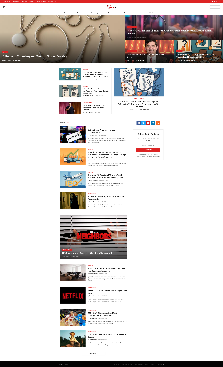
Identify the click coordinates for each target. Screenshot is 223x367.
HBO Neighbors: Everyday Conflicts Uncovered (87, 253)
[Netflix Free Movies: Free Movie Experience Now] (73, 295)
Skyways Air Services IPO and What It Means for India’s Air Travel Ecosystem (105, 176)
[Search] (219, 1)
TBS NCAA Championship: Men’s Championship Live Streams (102, 314)
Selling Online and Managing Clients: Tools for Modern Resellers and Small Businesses (95, 74)
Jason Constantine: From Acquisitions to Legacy (146, 55)
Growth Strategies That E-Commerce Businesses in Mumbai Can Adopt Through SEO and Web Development (107, 154)
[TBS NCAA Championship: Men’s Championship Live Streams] (73, 317)
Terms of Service (41, 1)
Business (111, 13)
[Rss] (158, 123)
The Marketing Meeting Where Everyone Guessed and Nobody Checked (195, 55)
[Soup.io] (111, 7)
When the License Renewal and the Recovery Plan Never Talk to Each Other (96, 91)
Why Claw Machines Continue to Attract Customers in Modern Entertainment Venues (169, 32)
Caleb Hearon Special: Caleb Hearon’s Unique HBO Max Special (94, 107)
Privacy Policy (52, 1)
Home (66, 13)
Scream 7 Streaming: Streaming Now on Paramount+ (106, 197)
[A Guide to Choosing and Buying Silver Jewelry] (62, 39)
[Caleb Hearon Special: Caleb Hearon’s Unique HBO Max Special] (70, 108)
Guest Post (24, 1)
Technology (95, 13)
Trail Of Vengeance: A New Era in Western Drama (107, 335)
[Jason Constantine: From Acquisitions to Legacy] (149, 51)
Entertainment (129, 13)
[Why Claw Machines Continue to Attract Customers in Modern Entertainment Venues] (174, 27)
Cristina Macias (6, 60)
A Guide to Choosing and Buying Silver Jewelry (34, 56)
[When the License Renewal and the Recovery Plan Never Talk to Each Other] (70, 91)
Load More (92, 353)
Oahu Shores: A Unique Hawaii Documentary (102, 131)
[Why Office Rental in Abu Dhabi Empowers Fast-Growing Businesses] (73, 272)
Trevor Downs (130, 60)
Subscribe (215, 7)
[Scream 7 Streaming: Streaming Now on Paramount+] (73, 200)
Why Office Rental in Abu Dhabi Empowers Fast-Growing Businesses (107, 269)
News (79, 13)
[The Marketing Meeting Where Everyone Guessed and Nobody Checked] (198, 51)
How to (5, 52)
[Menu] (4, 7)
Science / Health (149, 13)
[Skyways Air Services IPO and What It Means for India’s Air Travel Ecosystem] (73, 179)
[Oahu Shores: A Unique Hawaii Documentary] (73, 134)
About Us (31, 1)
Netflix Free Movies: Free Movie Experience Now (107, 291)
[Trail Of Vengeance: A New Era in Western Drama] (73, 338)
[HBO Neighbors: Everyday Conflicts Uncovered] (93, 237)
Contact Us (7, 1)
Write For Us (15, 1)
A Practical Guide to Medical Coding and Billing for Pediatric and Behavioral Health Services (138, 104)
